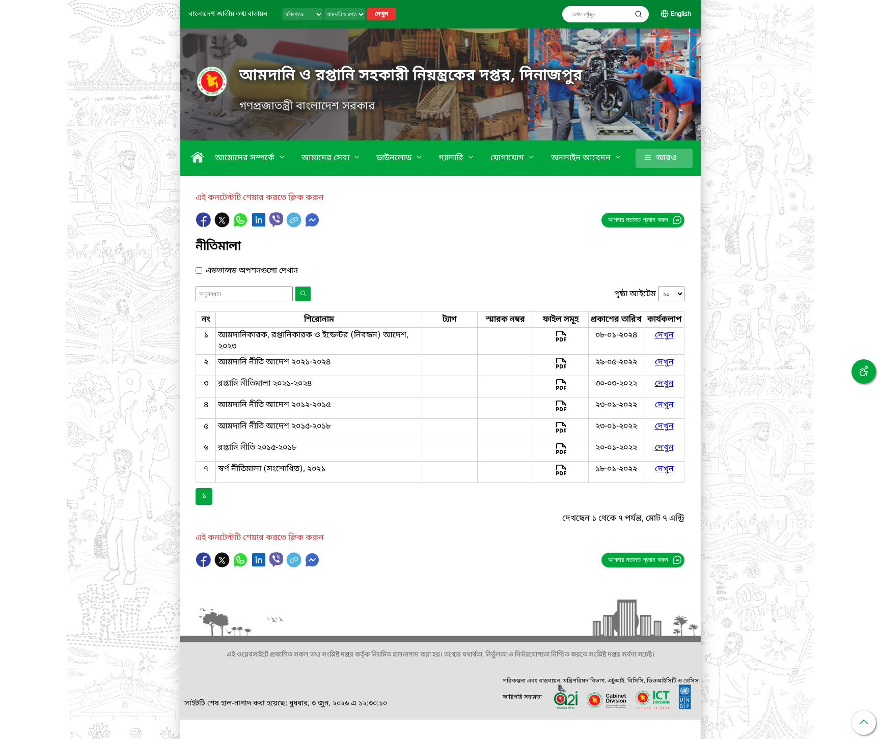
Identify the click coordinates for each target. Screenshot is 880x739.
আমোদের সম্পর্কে (246, 158)
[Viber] (276, 219)
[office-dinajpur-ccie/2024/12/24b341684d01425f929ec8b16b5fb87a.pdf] (561, 389)
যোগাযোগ (508, 158)
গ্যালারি (451, 158)
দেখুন (381, 14)
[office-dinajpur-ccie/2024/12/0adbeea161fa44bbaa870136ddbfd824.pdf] (561, 474)
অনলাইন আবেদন (582, 158)
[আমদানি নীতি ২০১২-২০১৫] (561, 410)
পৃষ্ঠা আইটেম (635, 294)
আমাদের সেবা (326, 158)
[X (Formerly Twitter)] (223, 225)
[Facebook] (205, 225)
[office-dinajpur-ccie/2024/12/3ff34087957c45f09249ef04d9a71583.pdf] (561, 341)
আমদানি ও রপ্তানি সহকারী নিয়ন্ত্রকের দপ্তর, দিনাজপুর (411, 76)
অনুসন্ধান (638, 14)
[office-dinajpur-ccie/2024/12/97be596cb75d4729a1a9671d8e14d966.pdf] (561, 368)
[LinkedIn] (260, 225)
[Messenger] (312, 225)
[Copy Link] (295, 225)
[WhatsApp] (241, 225)
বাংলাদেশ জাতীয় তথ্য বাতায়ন (227, 14)
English (681, 14)
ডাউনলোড (395, 158)
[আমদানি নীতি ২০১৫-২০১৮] (561, 432)
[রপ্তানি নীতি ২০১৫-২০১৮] (561, 453)
